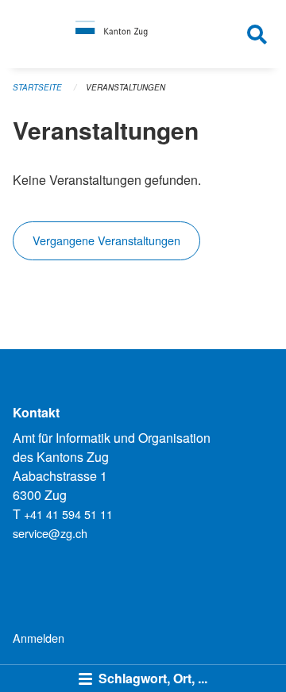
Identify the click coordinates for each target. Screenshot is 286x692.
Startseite (37, 87)
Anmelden (38, 637)
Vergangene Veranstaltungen (106, 240)
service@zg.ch (50, 533)
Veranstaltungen (125, 87)
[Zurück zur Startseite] (143, 34)
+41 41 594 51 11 (68, 514)
